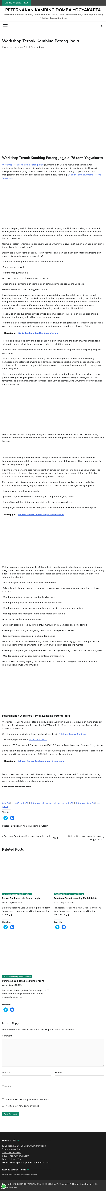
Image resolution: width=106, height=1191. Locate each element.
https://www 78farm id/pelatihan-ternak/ (19, 1174)
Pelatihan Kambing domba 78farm (30, 825)
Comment (8, 1035)
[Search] (102, 26)
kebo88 (6, 803)
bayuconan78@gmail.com (15, 1155)
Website (6, 1086)
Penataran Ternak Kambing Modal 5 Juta (75, 898)
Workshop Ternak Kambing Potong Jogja (23, 164)
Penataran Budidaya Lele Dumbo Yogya (23, 980)
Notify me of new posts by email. (22, 1105)
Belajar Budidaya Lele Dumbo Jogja (21, 898)
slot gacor (35, 803)
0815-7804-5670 (38, 739)
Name (6, 1072)
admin (40, 47)
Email (58, 1072)
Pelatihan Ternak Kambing (72, 734)
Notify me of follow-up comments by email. (28, 1099)
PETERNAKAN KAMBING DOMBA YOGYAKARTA (53, 9)
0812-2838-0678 (11, 1152)
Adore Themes (9, 1187)
